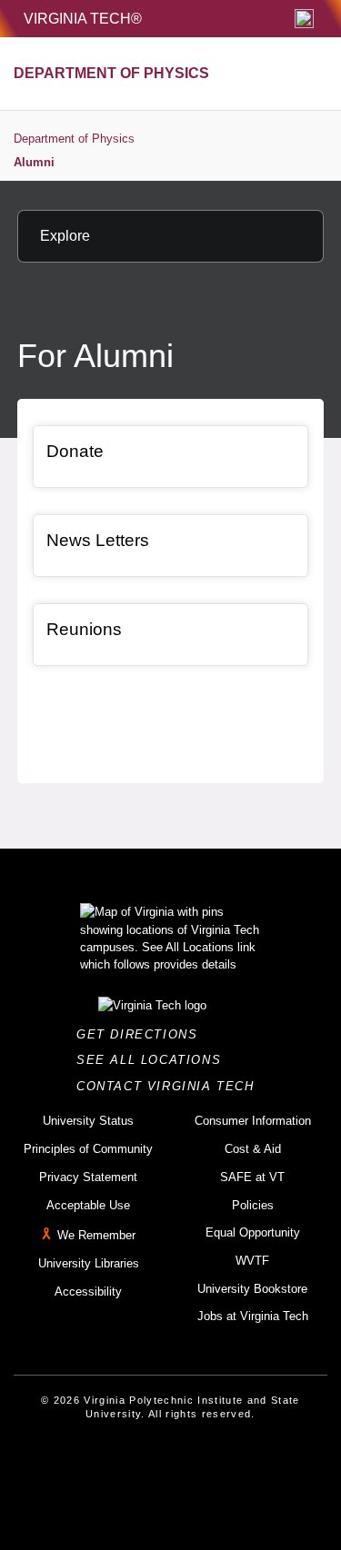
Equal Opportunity (253, 1232)
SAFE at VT (252, 1177)
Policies (253, 1205)
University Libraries (88, 1263)
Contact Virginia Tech (170, 1086)
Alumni (34, 162)
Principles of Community (88, 1149)
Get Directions (142, 1034)
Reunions (84, 629)
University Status (88, 1121)
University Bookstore (252, 1289)
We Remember (96, 1235)
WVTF (252, 1260)
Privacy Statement (88, 1177)
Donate (75, 451)
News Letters (97, 540)
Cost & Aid (253, 1149)
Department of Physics (74, 138)
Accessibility (88, 1291)
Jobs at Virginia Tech (252, 1316)
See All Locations (153, 1060)
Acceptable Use (88, 1205)
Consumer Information (253, 1121)
